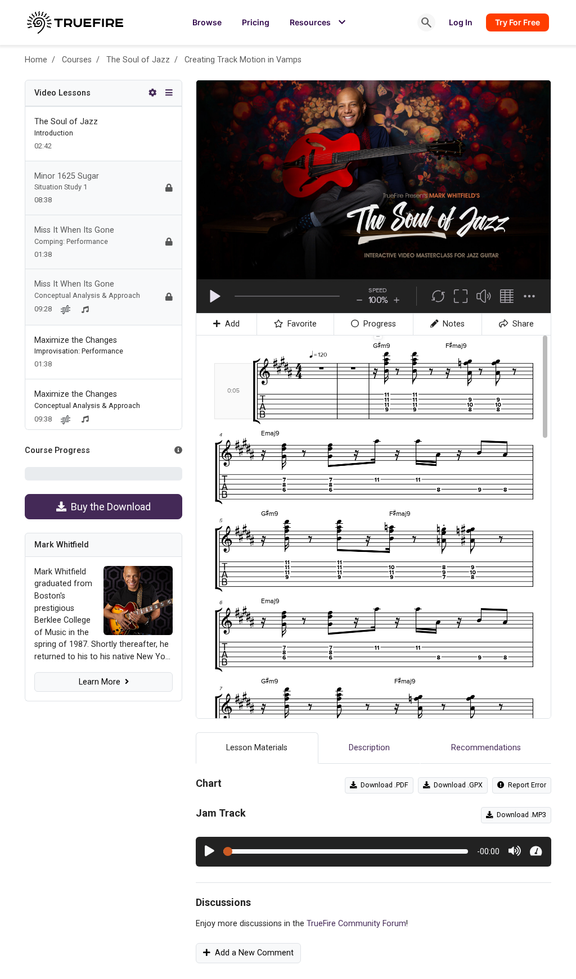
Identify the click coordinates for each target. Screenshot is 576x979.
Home (36, 60)
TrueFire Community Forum (356, 923)
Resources (319, 22)
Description (369, 748)
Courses (77, 60)
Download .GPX (456, 785)
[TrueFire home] (75, 22)
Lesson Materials (256, 748)
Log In (460, 22)
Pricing (255, 22)
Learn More (102, 682)
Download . (382, 785)
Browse (207, 22)
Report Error (525, 785)
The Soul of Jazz (138, 60)
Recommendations (486, 748)
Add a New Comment (252, 953)
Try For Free (517, 22)
